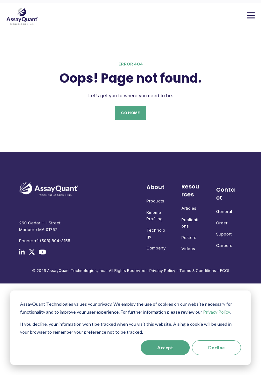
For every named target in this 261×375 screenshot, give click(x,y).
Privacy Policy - (163, 270)
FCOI (224, 270)
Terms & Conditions (197, 270)
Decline (216, 347)
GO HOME (130, 113)
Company (156, 247)
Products (155, 200)
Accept (165, 347)
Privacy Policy (216, 312)
